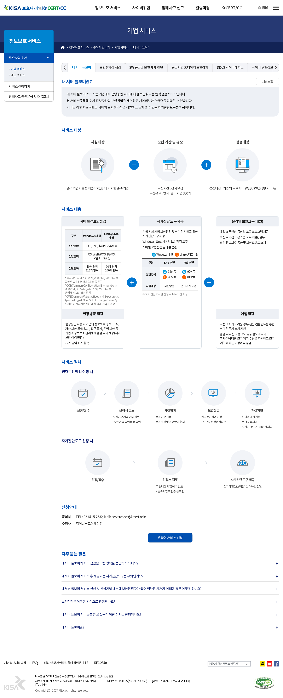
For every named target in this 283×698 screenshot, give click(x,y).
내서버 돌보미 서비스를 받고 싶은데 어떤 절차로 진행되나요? (103, 614)
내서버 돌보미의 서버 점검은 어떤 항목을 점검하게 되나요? (101, 563)
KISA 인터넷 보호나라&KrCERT (17, 683)
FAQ (35, 663)
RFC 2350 (100, 663)
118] (188, 681)
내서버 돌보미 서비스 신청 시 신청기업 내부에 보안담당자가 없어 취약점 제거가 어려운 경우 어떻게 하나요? (133, 589)
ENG (265, 8)
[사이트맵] (276, 7)
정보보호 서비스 (79, 47)
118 (85, 663)
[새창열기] (262, 663)
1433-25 (123, 681)
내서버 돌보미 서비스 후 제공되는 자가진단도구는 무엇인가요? (104, 576)
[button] (65, 67)
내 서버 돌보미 (141, 47)
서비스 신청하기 (19, 86)
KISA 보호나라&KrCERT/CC (38, 8)
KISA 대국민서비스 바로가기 (226, 664)
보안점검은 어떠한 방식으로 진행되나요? (89, 602)
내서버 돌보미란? (74, 627)
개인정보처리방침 (15, 663)
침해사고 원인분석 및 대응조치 (29, 97)
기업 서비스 (121, 47)
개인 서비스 (18, 75)
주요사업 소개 (101, 47)
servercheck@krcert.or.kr (129, 517)
